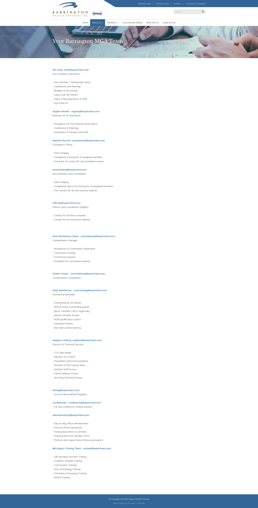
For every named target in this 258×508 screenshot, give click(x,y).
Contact (177, 3)
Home (85, 22)
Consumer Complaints (196, 3)
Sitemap (141, 503)
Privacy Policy (162, 3)
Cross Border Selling (132, 22)
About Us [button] (97, 22)
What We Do (152, 22)
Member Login (144, 3)
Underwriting (169, 22)
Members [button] (112, 22)
